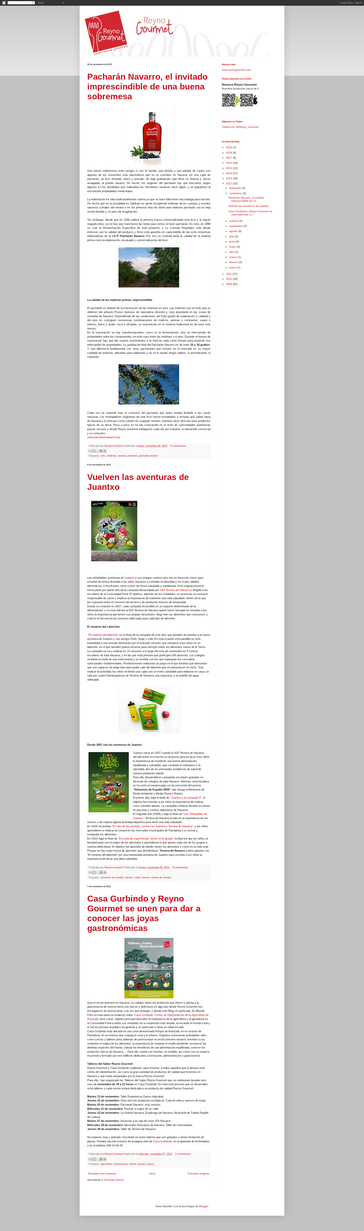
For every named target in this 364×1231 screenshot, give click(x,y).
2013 (229, 178)
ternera (146, 877)
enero (233, 267)
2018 (229, 152)
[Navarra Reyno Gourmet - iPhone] (249, 106)
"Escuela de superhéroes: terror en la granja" (145, 838)
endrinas (111, 455)
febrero (234, 262)
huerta (132, 1164)
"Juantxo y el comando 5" (186, 797)
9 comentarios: (181, 867)
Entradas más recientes (102, 1173)
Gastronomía (121, 1164)
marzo (233, 257)
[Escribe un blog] (94, 451)
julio (232, 236)
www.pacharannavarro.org (103, 437)
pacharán (132, 455)
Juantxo (129, 577)
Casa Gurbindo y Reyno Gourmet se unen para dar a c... (250, 213)
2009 (229, 284)
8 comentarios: (178, 446)
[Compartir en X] (98, 451)
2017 (229, 157)
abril (232, 251)
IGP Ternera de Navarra (175, 590)
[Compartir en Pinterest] (105, 451)
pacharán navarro (148, 455)
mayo (233, 246)
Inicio (152, 1173)
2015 (229, 168)
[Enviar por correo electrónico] (90, 451)
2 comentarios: (183, 1154)
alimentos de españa (112, 877)
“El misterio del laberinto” (103, 634)
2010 (229, 278)
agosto (233, 231)
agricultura (106, 1164)
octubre (234, 220)
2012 (229, 183)
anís (103, 455)
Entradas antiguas (198, 1173)
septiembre (236, 226)
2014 (229, 173)
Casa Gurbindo (162, 1141)
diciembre (235, 188)
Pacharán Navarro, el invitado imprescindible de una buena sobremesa (147, 86)
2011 (229, 273)
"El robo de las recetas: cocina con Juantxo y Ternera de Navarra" (152, 826)
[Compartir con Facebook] (101, 451)
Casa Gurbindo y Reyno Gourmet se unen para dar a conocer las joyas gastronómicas (144, 913)
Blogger (203, 1206)
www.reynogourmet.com (236, 69)
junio (232, 241)
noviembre (236, 193)
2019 (229, 147)
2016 (229, 162)
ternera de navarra (161, 877)
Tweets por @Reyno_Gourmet (240, 126)
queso (150, 1164)
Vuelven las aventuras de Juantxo (248, 205)
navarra (122, 455)
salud (137, 877)
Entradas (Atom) (114, 1179)
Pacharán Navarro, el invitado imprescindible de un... (246, 199)
